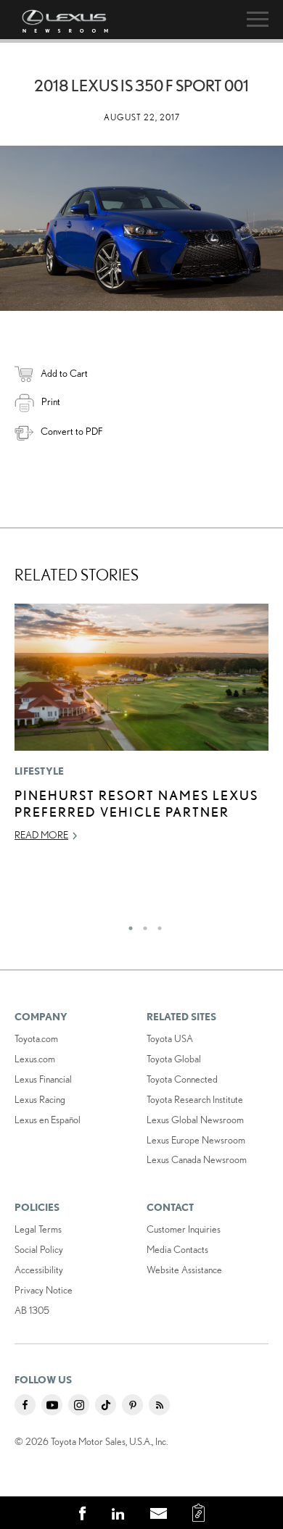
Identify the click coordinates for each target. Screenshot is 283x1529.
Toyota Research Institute (195, 1099)
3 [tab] (156, 924)
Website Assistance (184, 1269)
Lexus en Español (48, 1119)
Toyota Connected (182, 1079)
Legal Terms (38, 1229)
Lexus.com (35, 1059)
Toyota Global (174, 1059)
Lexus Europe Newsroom (196, 1140)
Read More (41, 835)
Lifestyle (40, 771)
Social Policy (39, 1249)
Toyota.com (36, 1038)
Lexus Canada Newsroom (197, 1159)
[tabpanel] (141, 729)
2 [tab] (141, 924)
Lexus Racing (40, 1099)
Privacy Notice (44, 1290)
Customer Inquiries (184, 1229)
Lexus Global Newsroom (195, 1119)
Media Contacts (177, 1249)
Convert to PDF (71, 431)
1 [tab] (127, 924)
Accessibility (39, 1269)
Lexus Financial (43, 1079)
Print (50, 401)
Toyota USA (170, 1038)
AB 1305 (32, 1310)
